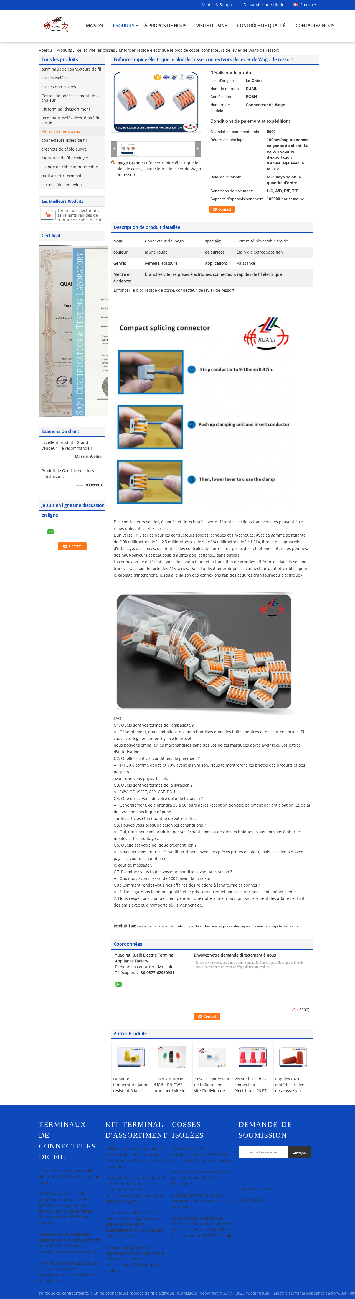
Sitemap (264, 1189)
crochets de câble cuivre (64, 149)
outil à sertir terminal (61, 176)
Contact (224, 209)
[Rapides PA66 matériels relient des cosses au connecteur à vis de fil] (293, 1057)
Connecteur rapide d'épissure (276, 926)
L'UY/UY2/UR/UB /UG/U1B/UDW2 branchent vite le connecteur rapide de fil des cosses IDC (171, 1094)
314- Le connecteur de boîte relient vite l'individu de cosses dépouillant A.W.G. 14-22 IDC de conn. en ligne (212, 1094)
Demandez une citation (265, 4)
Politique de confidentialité (64, 1293)
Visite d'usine (211, 25)
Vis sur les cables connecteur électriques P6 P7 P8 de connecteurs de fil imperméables (252, 1094)
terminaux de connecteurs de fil (71, 69)
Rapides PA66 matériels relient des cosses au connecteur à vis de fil (290, 1091)
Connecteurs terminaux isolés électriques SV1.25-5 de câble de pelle (69, 1176)
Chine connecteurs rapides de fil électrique (133, 1293)
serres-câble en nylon (62, 184)
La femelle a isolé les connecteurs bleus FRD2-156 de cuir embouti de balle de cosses (201, 1155)
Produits (124, 25)
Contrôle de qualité (261, 25)
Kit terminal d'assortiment (66, 109)
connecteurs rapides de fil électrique (165, 926)
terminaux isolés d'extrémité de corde (71, 120)
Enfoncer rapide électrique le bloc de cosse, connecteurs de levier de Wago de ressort (158, 169)
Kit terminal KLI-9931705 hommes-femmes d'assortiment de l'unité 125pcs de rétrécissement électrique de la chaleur (134, 1259)
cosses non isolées (59, 87)
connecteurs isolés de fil (64, 140)
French (306, 4)
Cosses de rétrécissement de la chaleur (71, 98)
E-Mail (246, 1189)
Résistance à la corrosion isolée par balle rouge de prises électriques (201, 1178)
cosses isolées (55, 78)
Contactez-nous (315, 25)
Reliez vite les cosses (96, 50)
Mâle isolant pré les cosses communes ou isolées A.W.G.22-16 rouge (201, 1201)
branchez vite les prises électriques (223, 926)
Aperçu (45, 50)
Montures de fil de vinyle (65, 158)
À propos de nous (165, 25)
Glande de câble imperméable (70, 167)
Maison (94, 25)
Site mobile (252, 1200)
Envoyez (300, 1152)
